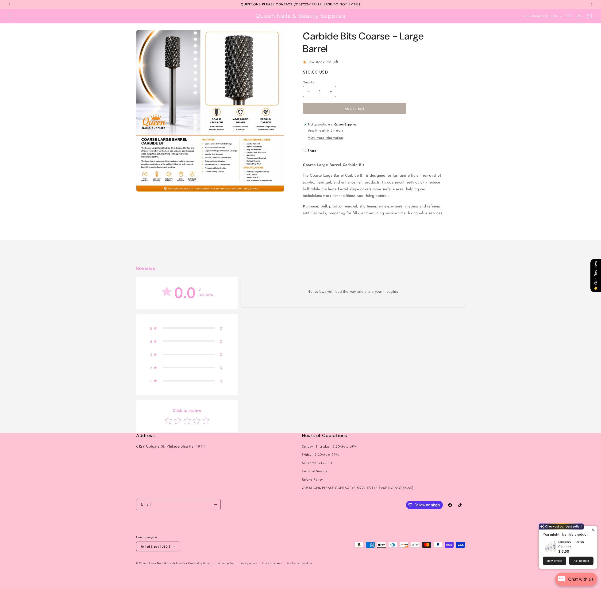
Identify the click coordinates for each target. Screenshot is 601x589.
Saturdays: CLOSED (317, 462)
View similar (554, 560)
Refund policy (226, 563)
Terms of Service (314, 471)
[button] (10, 16)
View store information (325, 137)
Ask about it (581, 560)
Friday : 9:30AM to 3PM (320, 454)
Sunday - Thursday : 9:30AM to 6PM (329, 446)
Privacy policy (248, 563)
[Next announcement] (592, 4)
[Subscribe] (215, 504)
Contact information (299, 563)
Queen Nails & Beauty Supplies (167, 563)
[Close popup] (593, 530)
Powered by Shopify (200, 563)
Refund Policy (312, 479)
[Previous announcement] (9, 4)
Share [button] (312, 150)
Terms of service (272, 563)
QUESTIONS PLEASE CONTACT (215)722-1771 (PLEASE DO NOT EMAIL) (357, 487)
